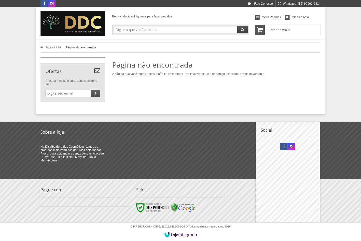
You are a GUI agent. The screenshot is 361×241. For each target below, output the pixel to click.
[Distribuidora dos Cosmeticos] (73, 23)
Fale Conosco (263, 3)
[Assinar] (95, 93)
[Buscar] (242, 29)
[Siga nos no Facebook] (44, 4)
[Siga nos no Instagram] (52, 4)
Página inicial (53, 47)
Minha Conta (300, 17)
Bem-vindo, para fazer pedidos (142, 16)
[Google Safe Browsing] (183, 207)
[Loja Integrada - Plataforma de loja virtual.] (181, 234)
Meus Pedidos (271, 17)
